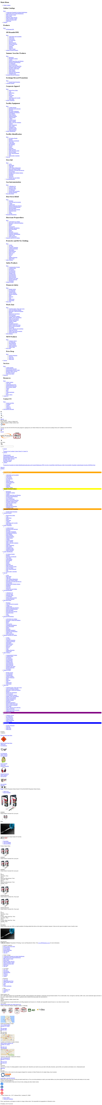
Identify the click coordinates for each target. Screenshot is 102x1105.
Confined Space (12, 268)
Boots (10, 225)
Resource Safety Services (11, 17)
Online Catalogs (6, 5)
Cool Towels (12, 39)
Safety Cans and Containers (15, 122)
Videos (7, 388)
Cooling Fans (12, 204)
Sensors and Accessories (14, 191)
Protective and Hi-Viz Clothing (13, 238)
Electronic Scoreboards (14, 140)
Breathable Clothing (13, 58)
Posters (10, 147)
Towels (10, 213)
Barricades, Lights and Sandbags (16, 223)
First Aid (11, 41)
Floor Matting (12, 113)
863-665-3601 (4, 1029)
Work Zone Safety (10, 373)
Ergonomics (11, 269)
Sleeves (10, 255)
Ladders (10, 118)
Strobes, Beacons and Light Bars (16, 328)
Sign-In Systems (12, 152)
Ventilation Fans (12, 73)
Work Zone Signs (13, 236)
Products (5, 22)
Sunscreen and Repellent (14, 72)
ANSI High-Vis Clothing (14, 221)
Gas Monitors (12, 190)
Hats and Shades (12, 208)
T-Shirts (10, 96)
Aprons (10, 245)
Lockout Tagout (12, 120)
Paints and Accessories (14, 318)
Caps (10, 91)
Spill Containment (13, 125)
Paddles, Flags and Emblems (15, 317)
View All (5, 952)
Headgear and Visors (13, 278)
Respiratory (11, 280)
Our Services (6, 971)
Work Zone (8, 21)
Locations (8, 404)
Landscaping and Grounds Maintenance (15, 13)
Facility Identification (10, 131)
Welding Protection (13, 257)
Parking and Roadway (14, 320)
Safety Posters (12, 69)
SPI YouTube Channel (11, 387)
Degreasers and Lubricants (15, 108)
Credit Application (10, 392)
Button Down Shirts (13, 90)
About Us (8, 406)
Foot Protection (12, 274)
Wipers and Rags (12, 130)
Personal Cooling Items (14, 68)
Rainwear (11, 231)
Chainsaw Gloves (13, 340)
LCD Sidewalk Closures (14, 316)
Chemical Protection (13, 248)
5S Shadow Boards (13, 138)
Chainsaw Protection (13, 247)
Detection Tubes (12, 188)
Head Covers (12, 252)
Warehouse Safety (13, 128)
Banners (10, 139)
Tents (10, 212)
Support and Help (10, 403)
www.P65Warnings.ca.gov (44, 942)
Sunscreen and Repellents (14, 234)
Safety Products (9, 260)
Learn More (3, 1078)
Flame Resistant (12, 251)
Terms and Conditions (8, 1099)
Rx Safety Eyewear (10, 372)
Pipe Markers (12, 144)
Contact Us (5, 396)
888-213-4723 (4, 1061)
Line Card (8, 383)
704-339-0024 (4, 1048)
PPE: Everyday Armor (11, 14)
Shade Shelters (12, 71)
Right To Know (12, 149)
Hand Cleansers (12, 115)
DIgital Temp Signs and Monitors (16, 61)
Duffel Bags (11, 92)
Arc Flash (11, 246)
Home (2, 789)
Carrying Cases (12, 187)
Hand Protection (12, 42)
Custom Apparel (9, 367)
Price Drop (8, 348)
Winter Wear (11, 258)
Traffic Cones (12, 235)
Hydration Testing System (14, 67)
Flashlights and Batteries (14, 112)
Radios (10, 230)
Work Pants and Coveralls (14, 97)
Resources (5, 375)
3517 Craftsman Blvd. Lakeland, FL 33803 (5, 1025)
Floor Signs (11, 142)
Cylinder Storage (12, 107)
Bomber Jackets (12, 289)
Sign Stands (11, 327)
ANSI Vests (11, 37)
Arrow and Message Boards (15, 310)
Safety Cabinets (12, 121)
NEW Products (9, 333)
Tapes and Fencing (13, 330)
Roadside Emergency (13, 233)
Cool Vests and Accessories (15, 202)
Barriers (10, 224)
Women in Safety (10, 282)
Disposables (11, 250)
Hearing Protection (13, 44)
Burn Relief (11, 165)
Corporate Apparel (10, 83)
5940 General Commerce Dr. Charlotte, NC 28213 (7, 1044)
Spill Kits (11, 47)
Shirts (10, 295)
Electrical (11, 110)
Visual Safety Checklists (14, 155)
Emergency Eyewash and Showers (16, 170)
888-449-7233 (4, 1047)
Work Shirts (11, 99)
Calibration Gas (12, 186)
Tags (10, 154)
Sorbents (11, 46)
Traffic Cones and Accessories (15, 331)
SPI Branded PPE (10, 29)
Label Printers (12, 143)
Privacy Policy (9, 394)
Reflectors (11, 322)
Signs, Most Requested (14, 153)
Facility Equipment (10, 100)
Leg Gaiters (11, 45)
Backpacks (11, 57)
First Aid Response (13, 64)
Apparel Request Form (11, 384)
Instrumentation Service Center (13, 370)
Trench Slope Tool (13, 332)
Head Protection (12, 277)
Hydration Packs (12, 210)
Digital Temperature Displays (15, 205)
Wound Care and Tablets (14, 177)
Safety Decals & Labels (14, 150)
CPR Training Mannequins (15, 167)
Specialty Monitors (13, 192)
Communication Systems (14, 267)
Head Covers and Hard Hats (15, 66)
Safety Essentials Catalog (11, 18)
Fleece (10, 94)
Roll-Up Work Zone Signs (14, 325)
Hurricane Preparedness (11, 214)
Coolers (10, 59)
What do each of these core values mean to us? (11, 1004)
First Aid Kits (12, 171)
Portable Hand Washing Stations (16, 172)
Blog (7, 391)
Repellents (11, 174)
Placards (11, 145)
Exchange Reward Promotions (12, 74)
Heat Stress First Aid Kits (14, 209)
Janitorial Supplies (13, 116)
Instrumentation (6, 972)
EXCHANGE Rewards (11, 368)
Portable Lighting (13, 321)
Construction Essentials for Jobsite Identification (16, 12)
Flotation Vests (12, 273)
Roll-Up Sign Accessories (14, 326)
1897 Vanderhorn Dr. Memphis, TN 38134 (5, 1058)
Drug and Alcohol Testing (14, 169)
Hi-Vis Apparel (12, 315)
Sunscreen (11, 176)
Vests (10, 256)
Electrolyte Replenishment (14, 62)
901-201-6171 (4, 1062)
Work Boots (11, 300)
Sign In (2, 428)
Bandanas (11, 200)
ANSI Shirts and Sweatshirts (15, 36)
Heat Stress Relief (10, 193)
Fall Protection (12, 272)
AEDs (10, 164)
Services (5, 360)
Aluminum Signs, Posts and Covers (16, 308)
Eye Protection (12, 40)
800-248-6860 (4, 1028)
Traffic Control (12, 49)
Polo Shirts (11, 95)
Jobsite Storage (12, 117)
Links (7, 389)
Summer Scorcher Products (12, 50)
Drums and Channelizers (14, 313)
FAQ (7, 393)
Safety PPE (11, 358)
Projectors (11, 148)
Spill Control (12, 126)
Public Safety (9, 16)
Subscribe (3, 1068)
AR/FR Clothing (12, 293)
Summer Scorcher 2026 (11, 19)
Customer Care (6, 451)
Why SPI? (5, 969)
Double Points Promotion (14, 82)
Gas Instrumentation (10, 179)
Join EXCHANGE (11, 1078)
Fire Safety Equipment (14, 111)
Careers (7, 405)
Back (4, 11)
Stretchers (11, 175)
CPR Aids (11, 166)
